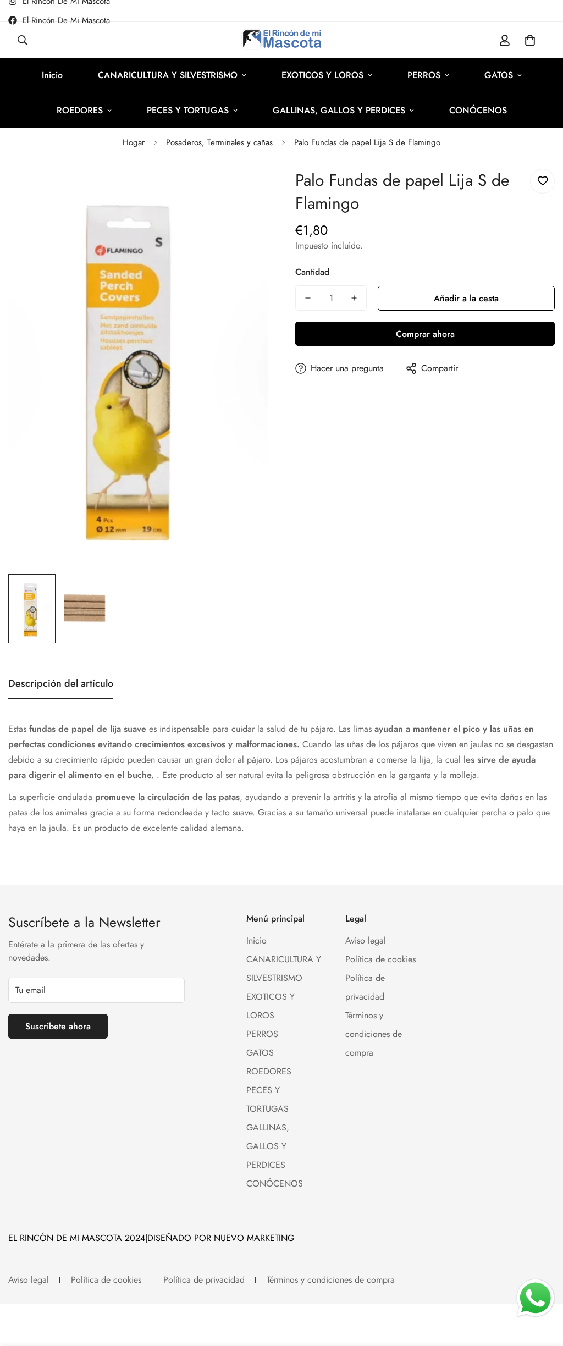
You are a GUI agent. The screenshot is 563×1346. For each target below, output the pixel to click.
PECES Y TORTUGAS (188, 110)
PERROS (423, 75)
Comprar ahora (425, 334)
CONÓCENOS (478, 110)
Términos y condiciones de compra (373, 1034)
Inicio (52, 75)
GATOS (498, 75)
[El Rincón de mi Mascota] (281, 40)
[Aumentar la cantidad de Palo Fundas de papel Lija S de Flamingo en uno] (354, 298)
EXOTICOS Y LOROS (322, 75)
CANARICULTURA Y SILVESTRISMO (168, 75)
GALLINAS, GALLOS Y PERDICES (339, 110)
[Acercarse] (244, 189)
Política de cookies (380, 959)
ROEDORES (80, 110)
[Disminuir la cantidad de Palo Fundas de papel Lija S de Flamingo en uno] (308, 298)
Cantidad (312, 272)
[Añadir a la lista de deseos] (542, 181)
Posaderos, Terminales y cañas (219, 142)
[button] (530, 40)
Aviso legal (365, 940)
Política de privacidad (204, 1279)
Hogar (134, 142)
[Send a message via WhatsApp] (536, 1298)
